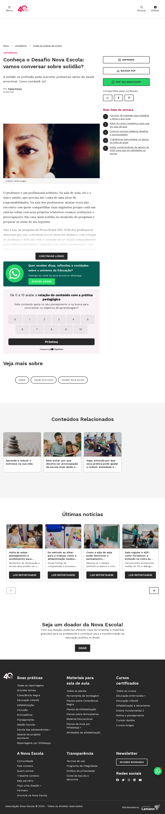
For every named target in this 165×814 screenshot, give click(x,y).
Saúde (22, 380)
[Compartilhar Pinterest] (129, 98)
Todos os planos (76, 690)
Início (6, 45)
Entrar (155, 10)
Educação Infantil (28, 700)
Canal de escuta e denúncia (78, 777)
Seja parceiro (25, 780)
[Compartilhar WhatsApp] (107, 98)
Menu (9, 10)
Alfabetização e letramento (133, 705)
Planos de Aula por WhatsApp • (78, 725)
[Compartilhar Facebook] (118, 98)
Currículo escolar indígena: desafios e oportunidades (126, 133)
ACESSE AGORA (42, 281)
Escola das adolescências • (33, 729)
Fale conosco (25, 765)
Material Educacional (80, 718)
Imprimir (128, 59)
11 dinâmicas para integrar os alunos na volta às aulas (127, 141)
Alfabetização (25, 705)
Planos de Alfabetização (81, 709)
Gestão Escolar (26, 724)
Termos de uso (76, 761)
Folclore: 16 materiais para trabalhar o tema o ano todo (127, 117)
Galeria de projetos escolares (28, 736)
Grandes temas (26, 690)
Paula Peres (15, 89)
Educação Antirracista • (130, 695)
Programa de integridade (82, 765)
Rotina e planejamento (130, 715)
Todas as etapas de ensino (47, 45)
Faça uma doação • (29, 785)
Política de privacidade (81, 770)
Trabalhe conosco (28, 775)
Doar (82, 648)
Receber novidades (132, 762)
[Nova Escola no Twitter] (123, 780)
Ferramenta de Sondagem (83, 695)
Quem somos (25, 770)
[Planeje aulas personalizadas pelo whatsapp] (158, 771)
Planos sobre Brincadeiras (83, 714)
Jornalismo (21, 45)
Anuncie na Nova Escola (32, 795)
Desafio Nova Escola (73, 380)
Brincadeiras (25, 714)
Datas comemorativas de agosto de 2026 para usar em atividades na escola (127, 150)
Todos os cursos (126, 690)
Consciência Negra (28, 695)
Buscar (141, 10)
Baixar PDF (128, 70)
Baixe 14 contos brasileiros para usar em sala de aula (127, 125)
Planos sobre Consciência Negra (82, 702)
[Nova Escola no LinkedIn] (134, 780)
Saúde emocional (43, 380)
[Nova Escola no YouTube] (140, 780)
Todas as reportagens (30, 685)
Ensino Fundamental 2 (130, 710)
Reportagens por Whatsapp (34, 743)
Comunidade (25, 761)
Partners (22, 790)
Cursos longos (125, 725)
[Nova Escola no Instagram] (129, 780)
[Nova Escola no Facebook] (117, 780)
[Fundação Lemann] (151, 807)
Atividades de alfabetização (83, 732)
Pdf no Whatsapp (128, 82)
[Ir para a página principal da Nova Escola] (23, 9)
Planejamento (25, 719)
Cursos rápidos (125, 720)
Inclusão (22, 709)
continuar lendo (51, 256)
